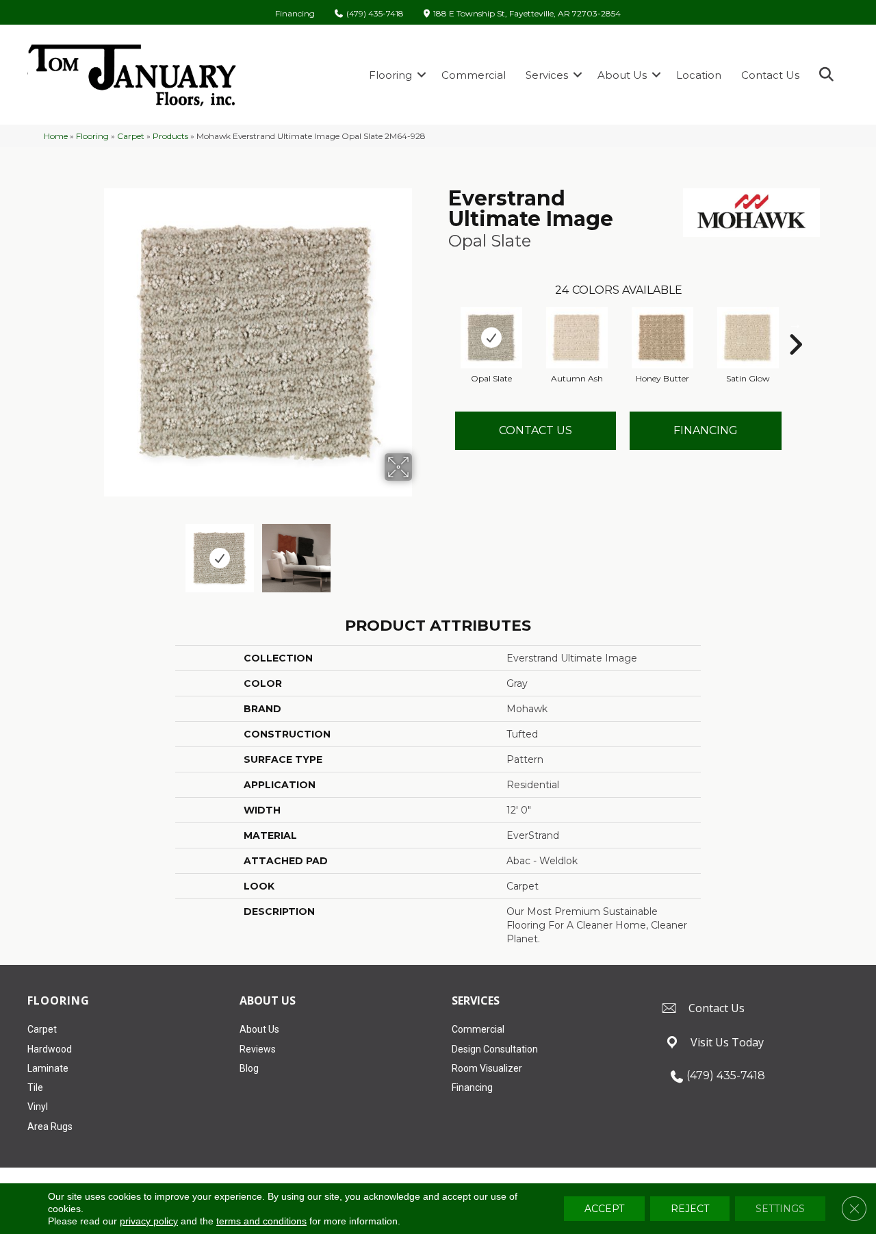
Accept (604, 1208)
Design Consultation (495, 1049)
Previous (94, 551)
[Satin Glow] (748, 337)
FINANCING (705, 430)
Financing (295, 14)
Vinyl (37, 1106)
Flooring (390, 74)
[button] (421, 75)
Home (56, 136)
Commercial (473, 74)
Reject (690, 1208)
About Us (622, 74)
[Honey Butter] (662, 337)
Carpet (130, 136)
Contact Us (770, 74)
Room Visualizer (487, 1068)
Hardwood (49, 1049)
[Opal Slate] (491, 337)
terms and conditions (261, 1221)
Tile (35, 1087)
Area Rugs (50, 1126)
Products (170, 136)
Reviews (258, 1049)
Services (547, 74)
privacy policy (149, 1221)
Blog (249, 1068)
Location (698, 74)
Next (421, 551)
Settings (780, 1208)
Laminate (47, 1068)
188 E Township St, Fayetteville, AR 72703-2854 (527, 14)
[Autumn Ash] (577, 337)
